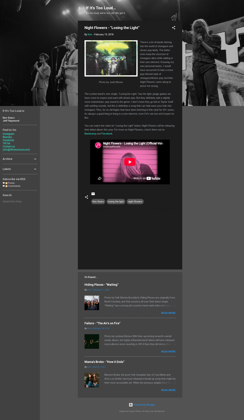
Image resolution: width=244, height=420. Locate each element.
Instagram (8, 133)
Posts (11, 183)
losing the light (116, 201)
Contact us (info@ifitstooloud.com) (16, 148)
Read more (168, 313)
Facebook (107, 133)
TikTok (6, 143)
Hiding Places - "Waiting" (101, 284)
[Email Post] (93, 194)
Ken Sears (98, 201)
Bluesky (7, 137)
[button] (174, 28)
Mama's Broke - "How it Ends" (104, 362)
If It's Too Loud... (101, 8)
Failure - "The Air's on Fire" (102, 323)
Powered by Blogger (144, 404)
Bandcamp (90, 133)
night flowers (135, 201)
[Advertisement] (195, 70)
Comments (13, 185)
